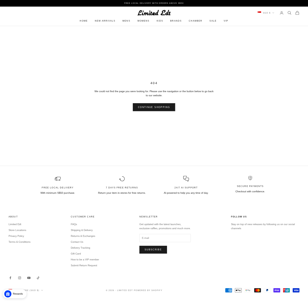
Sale (213, 21)
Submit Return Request (84, 265)
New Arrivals (105, 21)
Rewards (18, 293)
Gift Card (76, 253)
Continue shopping (154, 107)
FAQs (74, 224)
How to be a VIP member (85, 259)
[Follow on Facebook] (10, 278)
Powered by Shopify (148, 290)
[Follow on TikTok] (38, 278)
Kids (160, 21)
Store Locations (17, 230)
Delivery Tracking (80, 247)
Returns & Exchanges (83, 236)
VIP (226, 21)
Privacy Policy (16, 236)
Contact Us (77, 241)
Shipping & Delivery (82, 230)
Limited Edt (15, 224)
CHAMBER (195, 21)
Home (84, 21)
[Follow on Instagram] (19, 278)
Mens (126, 21)
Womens (143, 21)
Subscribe (153, 249)
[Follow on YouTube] (29, 278)
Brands (176, 21)
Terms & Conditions (19, 241)
